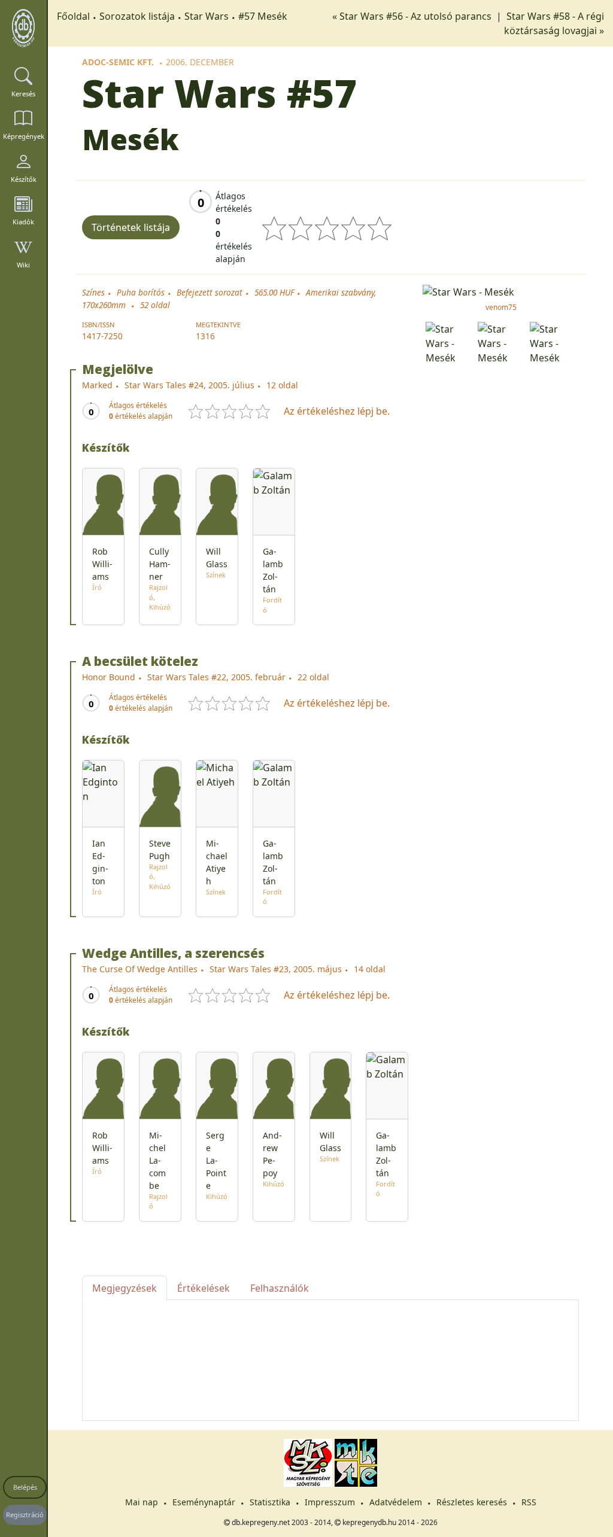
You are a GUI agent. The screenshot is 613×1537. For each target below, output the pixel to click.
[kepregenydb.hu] (23, 28)
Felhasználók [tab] (279, 1288)
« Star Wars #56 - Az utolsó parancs (413, 16)
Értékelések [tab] (203, 1288)
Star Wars (206, 16)
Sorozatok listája (137, 16)
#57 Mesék (262, 16)
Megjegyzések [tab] (124, 1288)
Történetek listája (131, 227)
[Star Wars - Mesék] (501, 290)
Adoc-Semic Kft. (118, 62)
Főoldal (73, 16)
